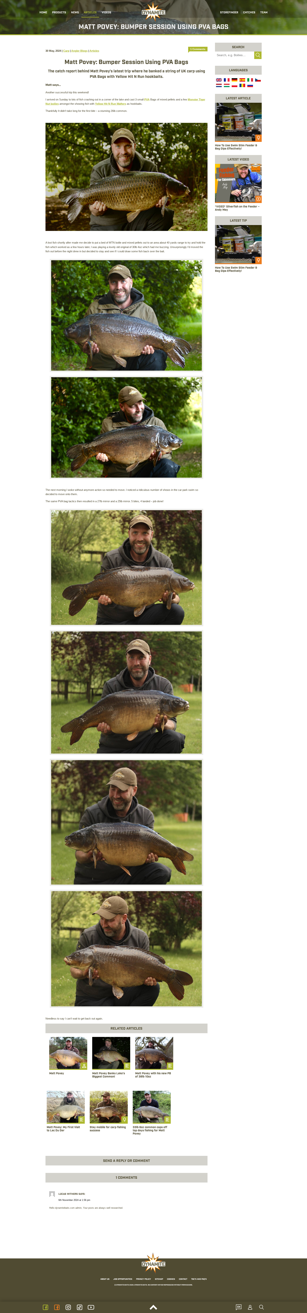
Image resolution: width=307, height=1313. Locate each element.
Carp (66, 50)
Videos (106, 13)
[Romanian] (242, 86)
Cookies (171, 1279)
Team (264, 13)
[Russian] (250, 86)
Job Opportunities (122, 1279)
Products (59, 13)
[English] (218, 80)
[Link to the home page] (153, 11)
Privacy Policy (143, 1279)
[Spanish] (242, 80)
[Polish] (234, 86)
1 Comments (197, 49)
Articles (90, 13)
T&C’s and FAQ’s (199, 1279)
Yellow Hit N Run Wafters (110, 103)
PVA (147, 99)
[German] (234, 80)
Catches (249, 13)
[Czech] (257, 80)
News (75, 13)
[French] (226, 80)
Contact (183, 1279)
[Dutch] (218, 86)
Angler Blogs (79, 50)
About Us (104, 1279)
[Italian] (250, 80)
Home (43, 13)
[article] (68, 1061)
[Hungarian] (226, 86)
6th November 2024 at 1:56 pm (74, 1200)
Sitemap (159, 1279)
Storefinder (229, 13)
